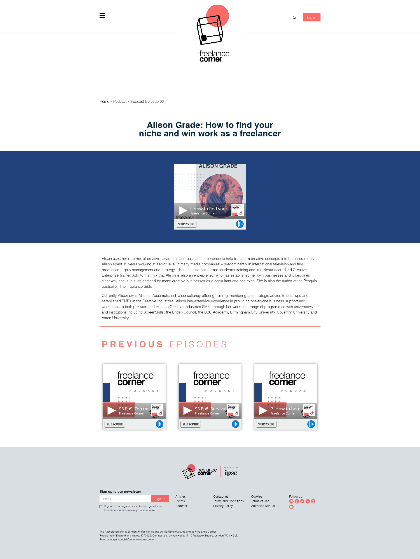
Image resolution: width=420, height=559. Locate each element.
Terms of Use (260, 501)
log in (311, 17)
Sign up (160, 499)
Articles (180, 496)
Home (104, 101)
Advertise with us (263, 506)
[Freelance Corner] (210, 35)
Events (180, 501)
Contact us (220, 496)
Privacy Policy (223, 506)
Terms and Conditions (228, 501)
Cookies (256, 496)
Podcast (120, 101)
